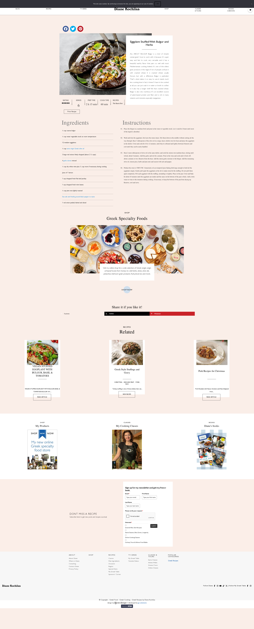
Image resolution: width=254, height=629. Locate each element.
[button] (250, 10)
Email (127, 494)
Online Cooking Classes (132, 537)
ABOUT (72, 555)
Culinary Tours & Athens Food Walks (136, 542)
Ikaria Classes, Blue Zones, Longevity (136, 532)
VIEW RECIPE (127, 394)
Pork (138, 382)
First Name (145, 494)
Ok (158, 4)
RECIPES (112, 555)
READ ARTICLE (42, 397)
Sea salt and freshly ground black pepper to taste (78, 197)
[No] (252, 4)
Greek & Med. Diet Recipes (133, 528)
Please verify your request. (134, 511)
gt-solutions (142, 603)
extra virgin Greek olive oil (75, 149)
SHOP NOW (127, 290)
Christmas (118, 382)
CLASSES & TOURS (152, 555)
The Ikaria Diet (118, 103)
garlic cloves (67, 161)
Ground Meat (129, 382)
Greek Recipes (173, 561)
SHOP (91, 555)
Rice (127, 384)
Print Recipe (71, 111)
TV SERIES (132, 555)
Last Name (128, 502)
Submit (153, 526)
